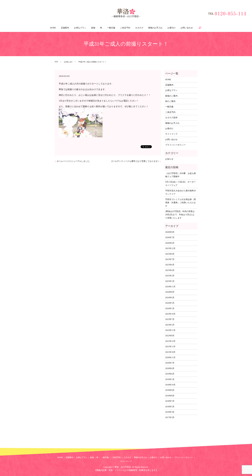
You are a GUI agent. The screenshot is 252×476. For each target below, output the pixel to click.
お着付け (171, 28)
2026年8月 (169, 232)
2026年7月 (169, 237)
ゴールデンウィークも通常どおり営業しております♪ (135, 161)
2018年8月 (169, 396)
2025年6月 (169, 265)
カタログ (139, 28)
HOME (53, 28)
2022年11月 (170, 330)
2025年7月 (169, 259)
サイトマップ (171, 134)
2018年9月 (169, 390)
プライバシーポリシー (175, 145)
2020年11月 (170, 357)
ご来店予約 (125, 28)
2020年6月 (169, 368)
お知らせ (68, 62)
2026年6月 (169, 243)
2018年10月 (170, 385)
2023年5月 (169, 325)
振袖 (93, 28)
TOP (56, 62)
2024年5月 (169, 303)
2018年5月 (169, 407)
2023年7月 (169, 319)
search (200, 28)
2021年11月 (170, 346)
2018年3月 (169, 412)
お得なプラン (80, 28)
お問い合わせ (187, 28)
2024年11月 (170, 287)
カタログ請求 (171, 118)
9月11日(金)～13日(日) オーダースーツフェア (180, 183)
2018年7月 (169, 401)
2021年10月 (170, 352)
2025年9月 (169, 254)
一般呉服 (111, 28)
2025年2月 (169, 276)
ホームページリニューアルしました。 (74, 161)
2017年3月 (169, 417)
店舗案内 (65, 28)
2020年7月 (169, 363)
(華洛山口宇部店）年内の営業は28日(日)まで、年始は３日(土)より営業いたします (180, 214)
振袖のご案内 (171, 96)
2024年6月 (169, 297)
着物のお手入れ (155, 28)
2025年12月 (170, 248)
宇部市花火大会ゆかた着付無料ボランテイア (180, 192)
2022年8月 (169, 336)
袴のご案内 (170, 101)
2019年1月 (169, 379)
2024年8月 (169, 292)
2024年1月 (169, 308)
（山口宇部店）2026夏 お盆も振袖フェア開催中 (180, 175)
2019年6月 (169, 374)
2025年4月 (169, 270)
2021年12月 (170, 341)
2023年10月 (170, 314)
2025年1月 (169, 281)
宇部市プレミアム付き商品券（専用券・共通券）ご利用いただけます (180, 202)
